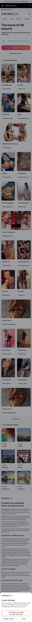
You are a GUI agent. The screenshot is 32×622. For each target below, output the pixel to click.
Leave (23, 618)
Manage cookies (8, 618)
